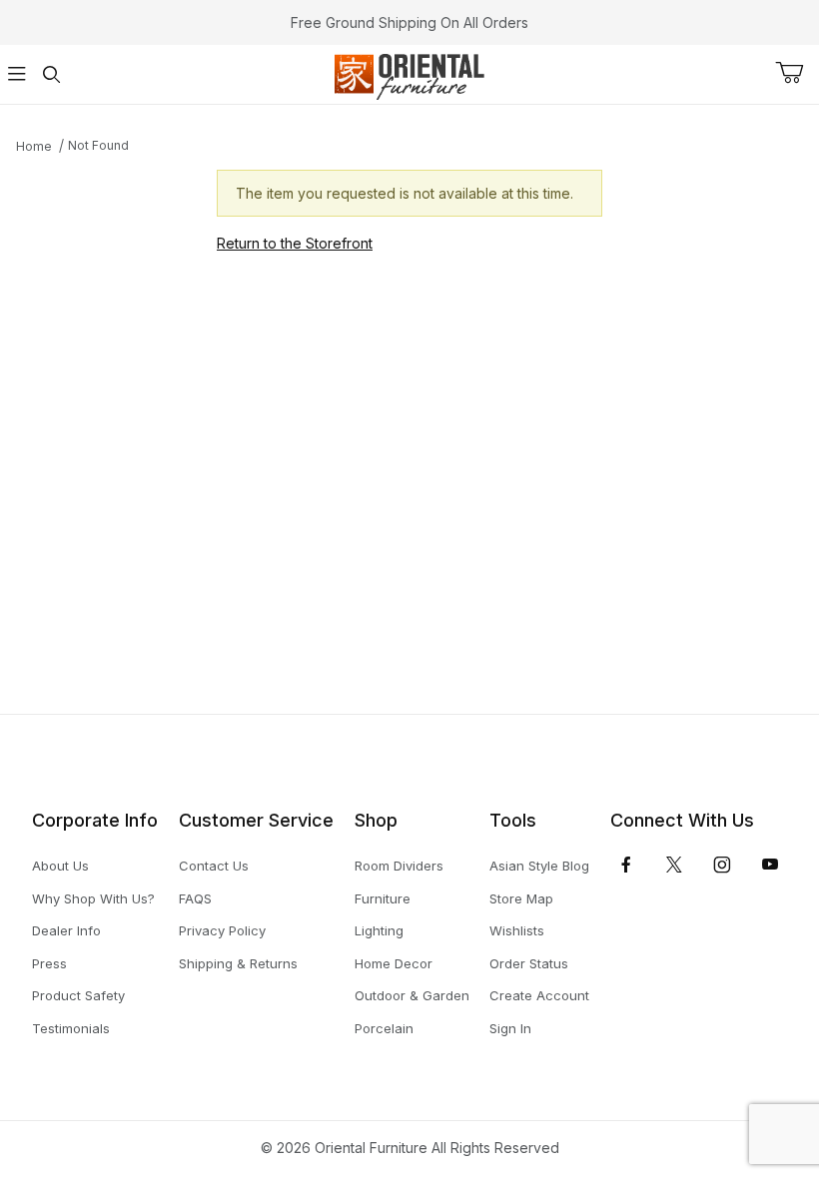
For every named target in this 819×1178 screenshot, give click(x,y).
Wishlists (516, 930)
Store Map (521, 898)
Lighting (379, 930)
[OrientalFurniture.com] (409, 72)
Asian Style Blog (539, 866)
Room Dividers (399, 866)
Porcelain (384, 1028)
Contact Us (214, 866)
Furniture (382, 898)
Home (34, 146)
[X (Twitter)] (674, 865)
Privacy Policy (222, 930)
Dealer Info (66, 930)
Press (49, 963)
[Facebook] (626, 865)
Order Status (528, 963)
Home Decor (393, 963)
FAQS (195, 898)
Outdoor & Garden (412, 995)
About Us (60, 866)
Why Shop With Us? (93, 898)
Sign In (510, 1028)
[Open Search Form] (51, 74)
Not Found (98, 145)
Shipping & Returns (238, 963)
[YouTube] (770, 865)
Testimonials (71, 1028)
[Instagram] (722, 865)
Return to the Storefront (295, 243)
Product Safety (78, 995)
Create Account (539, 995)
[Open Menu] (17, 74)
